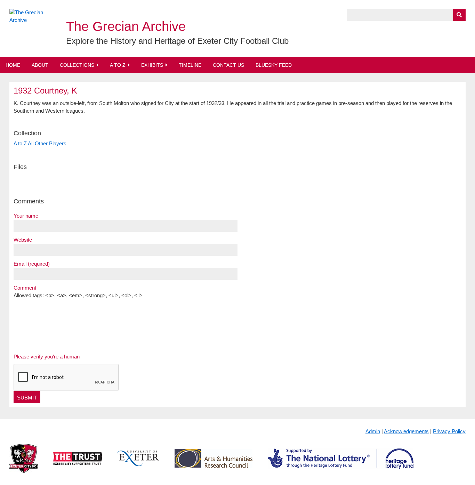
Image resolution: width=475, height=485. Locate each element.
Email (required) (32, 264)
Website (23, 240)
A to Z (118, 65)
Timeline (190, 65)
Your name (26, 216)
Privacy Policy (449, 431)
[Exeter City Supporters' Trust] (77, 464)
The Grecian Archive (126, 26)
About (40, 65)
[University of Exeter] (138, 464)
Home (13, 65)
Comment (25, 288)
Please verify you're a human (47, 356)
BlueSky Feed (274, 65)
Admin (372, 431)
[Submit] (459, 15)
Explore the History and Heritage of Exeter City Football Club (177, 41)
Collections (77, 65)
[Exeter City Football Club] (23, 464)
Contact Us (228, 65)
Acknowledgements (406, 431)
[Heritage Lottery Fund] (340, 464)
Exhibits (152, 65)
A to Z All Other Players (40, 143)
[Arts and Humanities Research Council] (213, 464)
